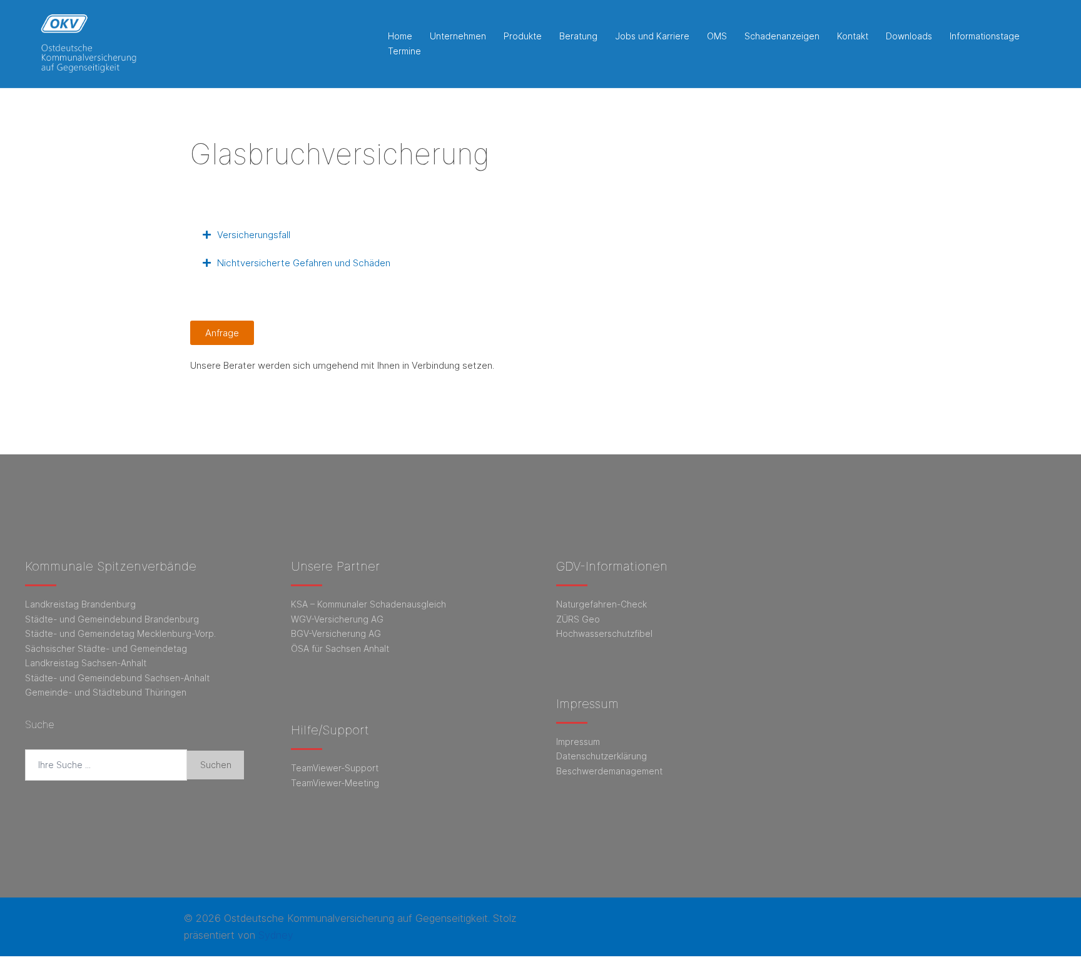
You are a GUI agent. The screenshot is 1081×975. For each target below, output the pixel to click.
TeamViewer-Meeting (335, 783)
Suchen (215, 764)
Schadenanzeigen (782, 36)
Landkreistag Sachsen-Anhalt (85, 663)
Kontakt (852, 36)
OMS (717, 36)
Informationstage (985, 36)
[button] (540, 235)
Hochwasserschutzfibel (604, 633)
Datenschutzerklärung (601, 756)
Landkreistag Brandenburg (80, 604)
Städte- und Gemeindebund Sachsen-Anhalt (117, 677)
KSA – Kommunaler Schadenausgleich (368, 604)
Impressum (578, 741)
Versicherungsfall (253, 235)
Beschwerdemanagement (609, 771)
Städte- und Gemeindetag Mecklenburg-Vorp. (120, 633)
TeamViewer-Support (334, 767)
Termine (404, 51)
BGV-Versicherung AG (336, 633)
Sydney (275, 935)
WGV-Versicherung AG (337, 619)
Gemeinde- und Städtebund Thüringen (105, 692)
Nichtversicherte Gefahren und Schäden (303, 263)
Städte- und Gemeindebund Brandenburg (112, 619)
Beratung (578, 36)
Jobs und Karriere (652, 36)
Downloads (909, 36)
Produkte (523, 36)
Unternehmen (458, 36)
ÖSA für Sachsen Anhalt (340, 648)
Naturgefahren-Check (601, 604)
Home (400, 36)
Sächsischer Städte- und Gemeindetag (106, 648)
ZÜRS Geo (578, 619)
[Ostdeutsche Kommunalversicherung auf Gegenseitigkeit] (88, 43)
